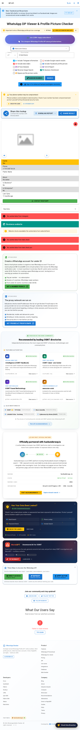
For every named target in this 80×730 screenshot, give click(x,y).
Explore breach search (51, 492)
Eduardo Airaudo (46, 687)
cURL (4, 692)
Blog (42, 681)
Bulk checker (44, 672)
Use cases (44, 663)
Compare (43, 690)
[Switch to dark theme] (74, 3)
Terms (43, 710)
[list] (40, 178)
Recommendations (46, 695)
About (43, 684)
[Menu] (2, 3)
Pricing (43, 657)
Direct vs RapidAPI (46, 701)
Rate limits (6, 704)
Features (43, 649)
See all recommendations (39, 424)
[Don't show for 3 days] (74, 504)
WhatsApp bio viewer (47, 655)
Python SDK (6, 698)
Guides (43, 704)
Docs (4, 681)
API (42, 660)
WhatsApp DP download (48, 652)
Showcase (44, 692)
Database (44, 669)
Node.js (5, 690)
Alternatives (44, 698)
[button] (15, 55)
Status (5, 701)
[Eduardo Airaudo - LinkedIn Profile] (78, 3)
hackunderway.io (18, 718)
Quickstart (6, 684)
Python (5, 687)
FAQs (42, 707)
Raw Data (7, 209)
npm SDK (5, 695)
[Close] (76, 10)
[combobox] (11, 55)
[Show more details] (66, 49)
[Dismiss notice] (75, 30)
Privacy (43, 713)
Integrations (44, 666)
